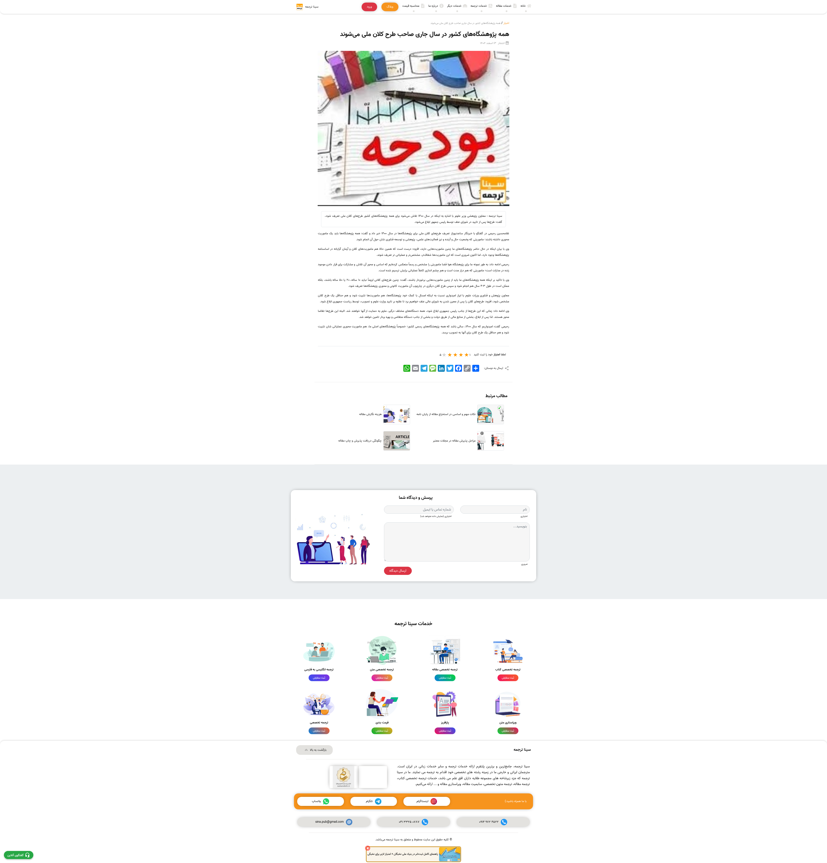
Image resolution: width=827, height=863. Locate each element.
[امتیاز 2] (461, 355)
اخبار (506, 23)
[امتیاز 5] (444, 355)
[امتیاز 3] (455, 355)
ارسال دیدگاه (397, 571)
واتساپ (316, 801)
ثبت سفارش (508, 678)
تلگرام (369, 801)
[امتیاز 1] (467, 355)
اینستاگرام (422, 801)
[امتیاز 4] (450, 355)
